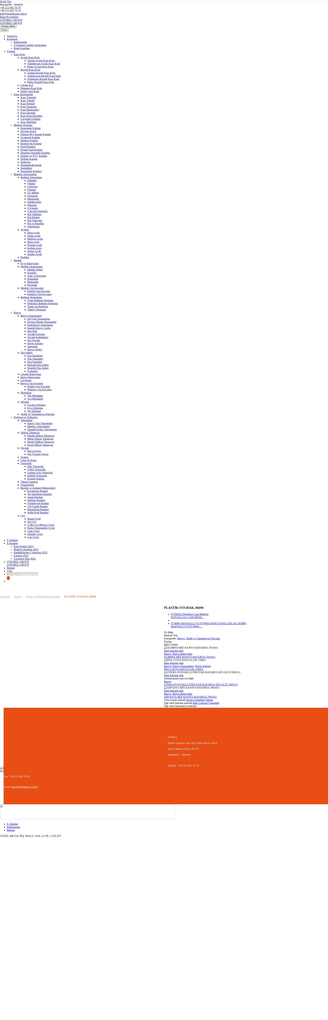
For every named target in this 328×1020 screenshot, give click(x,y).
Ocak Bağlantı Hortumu (40, 300)
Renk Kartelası (22, 48)
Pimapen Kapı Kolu (31, 88)
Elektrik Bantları (36, 500)
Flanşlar (31, 189)
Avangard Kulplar (30, 137)
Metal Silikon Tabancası (40, 438)
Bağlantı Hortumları (31, 297)
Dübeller (32, 180)
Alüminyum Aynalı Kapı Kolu (43, 63)
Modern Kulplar (29, 140)
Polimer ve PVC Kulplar (33, 155)
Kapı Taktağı (27, 100)
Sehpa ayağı (33, 235)
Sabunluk (32, 346)
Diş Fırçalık (33, 340)
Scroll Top (5, 1)
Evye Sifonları (35, 408)
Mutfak (18, 260)
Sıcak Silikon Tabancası (40, 444)
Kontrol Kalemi (35, 478)
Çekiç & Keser (28, 460)
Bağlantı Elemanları (31, 177)
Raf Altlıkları (34, 214)
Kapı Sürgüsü (27, 112)
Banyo (17, 312)
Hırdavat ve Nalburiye (26, 417)
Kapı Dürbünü (28, 122)
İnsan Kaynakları (9, 16)
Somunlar (32, 195)
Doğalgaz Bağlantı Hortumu (42, 303)
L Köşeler (32, 208)
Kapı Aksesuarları (23, 94)
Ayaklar (24, 229)
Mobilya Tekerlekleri (38, 426)
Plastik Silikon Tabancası (40, 435)
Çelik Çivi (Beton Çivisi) (40, 524)
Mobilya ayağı (35, 238)
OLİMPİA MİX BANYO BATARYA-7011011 (189, 656)
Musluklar (25, 392)
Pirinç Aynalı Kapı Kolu (40, 66)
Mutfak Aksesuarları (31, 266)
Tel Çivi (31, 521)
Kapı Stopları (27, 103)
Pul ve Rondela (35, 223)
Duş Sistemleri (35, 358)
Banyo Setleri (34, 349)
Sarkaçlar (25, 162)
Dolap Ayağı (34, 251)
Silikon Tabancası (30, 432)
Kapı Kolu (19, 54)
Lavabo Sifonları (36, 404)
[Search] (8, 578)
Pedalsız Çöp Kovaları (39, 294)
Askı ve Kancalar (36, 275)
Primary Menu (8, 26)
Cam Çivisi (33, 531)
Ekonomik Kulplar (30, 128)
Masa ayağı (33, 232)
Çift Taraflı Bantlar (37, 506)
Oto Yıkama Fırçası (37, 454)
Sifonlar (24, 401)
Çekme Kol (26, 85)
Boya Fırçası (34, 451)
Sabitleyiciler (34, 202)
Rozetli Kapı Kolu (30, 69)
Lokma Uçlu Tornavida (40, 472)
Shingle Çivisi (35, 534)
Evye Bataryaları (29, 263)
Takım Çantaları (29, 481)
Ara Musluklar (35, 398)
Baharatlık (32, 281)
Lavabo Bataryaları (30, 374)
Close (4, 30)
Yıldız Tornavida (36, 469)
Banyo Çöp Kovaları (31, 383)
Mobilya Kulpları (23, 125)
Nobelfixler (33, 226)
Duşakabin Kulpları (31, 171)
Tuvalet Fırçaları (36, 334)
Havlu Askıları (35, 343)
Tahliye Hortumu (36, 309)
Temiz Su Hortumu (37, 306)
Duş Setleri (26, 352)
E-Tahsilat (12, 540)
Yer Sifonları (34, 411)
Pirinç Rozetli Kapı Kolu (40, 82)
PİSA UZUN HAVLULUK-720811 (183, 669)
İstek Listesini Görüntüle (206, 703)
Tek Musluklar (35, 395)
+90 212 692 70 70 (10, 7)
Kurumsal (12, 39)
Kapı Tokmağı (28, 97)
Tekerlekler (26, 420)
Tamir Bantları (35, 497)
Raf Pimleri (33, 217)
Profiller (24, 257)
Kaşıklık (31, 272)
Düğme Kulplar (28, 159)
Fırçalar (24, 448)
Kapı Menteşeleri (29, 109)
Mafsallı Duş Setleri (38, 365)
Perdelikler (26, 168)
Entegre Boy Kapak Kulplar (35, 134)
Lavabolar (25, 380)
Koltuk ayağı (34, 248)
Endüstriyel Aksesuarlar (40, 325)
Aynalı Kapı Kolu (30, 57)
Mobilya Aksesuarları (25, 174)
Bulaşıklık (32, 278)
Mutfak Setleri (35, 269)
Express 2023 (21, 555)
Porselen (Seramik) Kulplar (35, 152)
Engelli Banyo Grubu (39, 328)
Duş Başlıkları (35, 355)
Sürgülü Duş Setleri (38, 368)
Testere (24, 457)
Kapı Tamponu (28, 106)
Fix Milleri (33, 192)
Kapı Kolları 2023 (23, 546)
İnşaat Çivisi (34, 518)
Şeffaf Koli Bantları (38, 512)
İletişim (11, 567)
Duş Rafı (32, 331)
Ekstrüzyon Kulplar (31, 143)
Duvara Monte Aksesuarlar (41, 321)
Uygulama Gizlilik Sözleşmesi (30, 45)
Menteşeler (33, 198)
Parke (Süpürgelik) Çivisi (41, 527)
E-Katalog (12, 543)
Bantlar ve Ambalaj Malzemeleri (37, 488)
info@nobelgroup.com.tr (13, 13)
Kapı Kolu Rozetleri (31, 115)
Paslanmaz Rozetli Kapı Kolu (43, 79)
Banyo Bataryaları (30, 377)
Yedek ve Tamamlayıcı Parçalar (37, 414)
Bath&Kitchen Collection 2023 (30, 552)
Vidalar (31, 183)
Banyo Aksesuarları (31, 315)
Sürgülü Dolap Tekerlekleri (42, 429)
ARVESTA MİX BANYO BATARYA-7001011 (190, 696)
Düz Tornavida (35, 466)
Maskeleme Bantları (38, 509)
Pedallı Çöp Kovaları (38, 291)
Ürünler (11, 51)
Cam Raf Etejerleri (37, 211)
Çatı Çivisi (33, 537)
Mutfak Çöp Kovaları (32, 288)
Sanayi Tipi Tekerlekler (39, 423)
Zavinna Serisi (28, 131)
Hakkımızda (20, 42)
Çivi (22, 515)
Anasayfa (12, 36)
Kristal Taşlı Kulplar (31, 149)
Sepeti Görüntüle (195, 700)
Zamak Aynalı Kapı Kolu (41, 60)
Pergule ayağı (34, 245)
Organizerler (27, 484)
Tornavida (25, 463)
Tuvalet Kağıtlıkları (37, 337)
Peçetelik (32, 285)
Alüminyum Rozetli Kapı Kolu (44, 75)
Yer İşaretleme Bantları (39, 494)
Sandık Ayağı (34, 254)
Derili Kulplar (28, 146)
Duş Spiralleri (34, 361)
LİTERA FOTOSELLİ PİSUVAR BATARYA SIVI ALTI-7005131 (201, 684)
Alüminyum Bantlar (38, 503)
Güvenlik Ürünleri (30, 119)
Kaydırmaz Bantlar (37, 491)
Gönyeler (32, 186)
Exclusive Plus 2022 (25, 558)
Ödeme (209, 700)
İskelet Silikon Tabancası (40, 441)
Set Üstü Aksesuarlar (38, 318)
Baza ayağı (33, 242)
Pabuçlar (32, 205)
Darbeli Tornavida (37, 475)
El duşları (32, 371)
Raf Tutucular (34, 220)
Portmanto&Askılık (31, 165)
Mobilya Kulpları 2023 (26, 549)
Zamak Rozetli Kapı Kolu (41, 72)
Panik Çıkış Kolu (29, 91)
